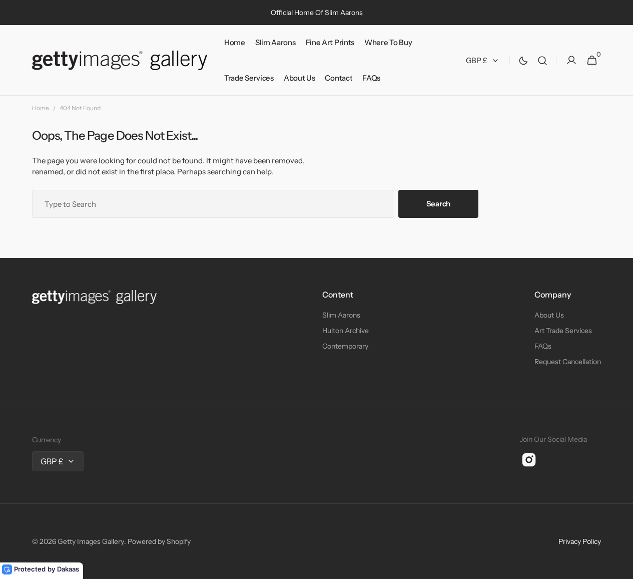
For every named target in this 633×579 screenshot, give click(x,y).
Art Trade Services (563, 330)
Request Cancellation (567, 361)
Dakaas (68, 569)
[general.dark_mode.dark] (523, 61)
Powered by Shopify (159, 541)
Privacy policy (579, 541)
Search (438, 203)
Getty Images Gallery (91, 541)
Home (40, 108)
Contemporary (345, 346)
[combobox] (213, 204)
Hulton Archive (345, 330)
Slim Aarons (341, 315)
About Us (549, 315)
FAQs (542, 346)
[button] (542, 60)
